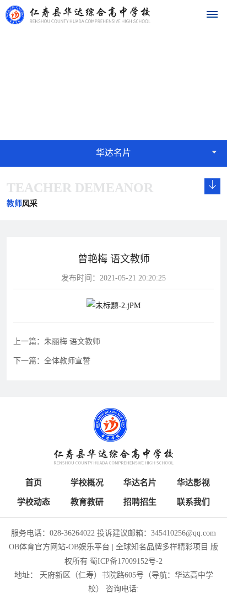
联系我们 (193, 501)
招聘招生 (139, 501)
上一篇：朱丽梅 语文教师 (56, 341)
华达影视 (193, 482)
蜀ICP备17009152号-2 (126, 561)
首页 (33, 482)
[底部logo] (113, 436)
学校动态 (33, 501)
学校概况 (87, 482)
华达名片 (139, 482)
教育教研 (87, 501)
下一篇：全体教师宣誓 (51, 361)
